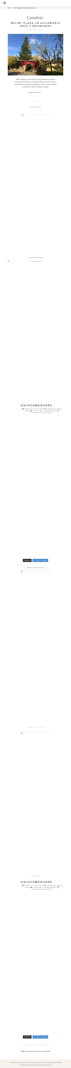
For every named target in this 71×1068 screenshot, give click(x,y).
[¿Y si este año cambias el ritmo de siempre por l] (21, 451)
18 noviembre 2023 (35, 107)
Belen (35, 101)
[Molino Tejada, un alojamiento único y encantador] (35, 54)
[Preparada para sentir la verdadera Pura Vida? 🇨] (21, 522)
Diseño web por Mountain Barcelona (42, 1065)
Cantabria (35, 17)
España (40, 30)
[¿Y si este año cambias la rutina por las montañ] (49, 448)
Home (9, 8)
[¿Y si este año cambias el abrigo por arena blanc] (49, 512)
